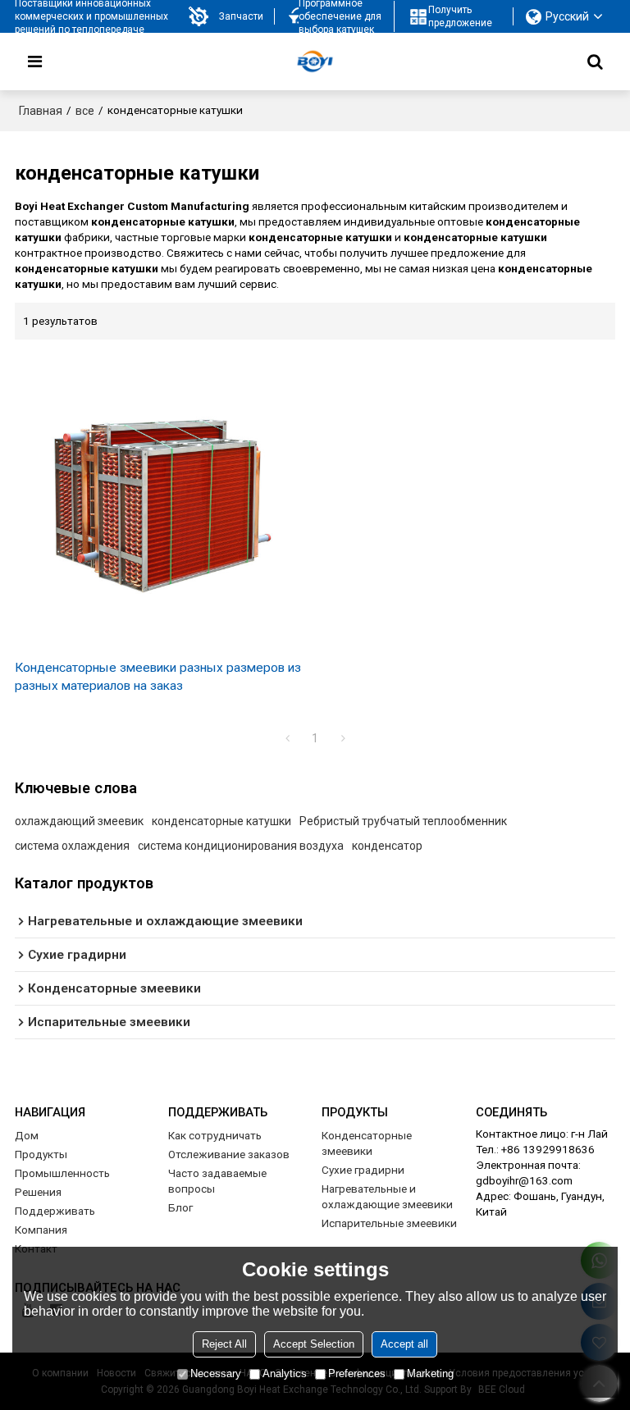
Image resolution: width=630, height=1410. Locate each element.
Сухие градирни (363, 1169)
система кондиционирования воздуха (241, 845)
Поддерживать (55, 1210)
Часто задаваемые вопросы (217, 1180)
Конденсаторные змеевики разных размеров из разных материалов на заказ (158, 676)
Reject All (224, 1344)
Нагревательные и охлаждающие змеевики (387, 1196)
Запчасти (241, 16)
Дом (27, 1135)
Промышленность (62, 1173)
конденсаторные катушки (221, 821)
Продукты (41, 1154)
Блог (180, 1207)
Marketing (430, 1373)
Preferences (357, 1373)
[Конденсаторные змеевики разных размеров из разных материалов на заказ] (161, 499)
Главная (40, 110)
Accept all (404, 1344)
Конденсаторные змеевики (367, 1143)
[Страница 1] (287, 738)
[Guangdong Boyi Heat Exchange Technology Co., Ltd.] (315, 61)
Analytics (284, 1373)
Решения (38, 1191)
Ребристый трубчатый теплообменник (403, 821)
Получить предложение (460, 16)
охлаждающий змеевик (79, 821)
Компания (41, 1229)
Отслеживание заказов (229, 1154)
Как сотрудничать (215, 1135)
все (84, 110)
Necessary (215, 1373)
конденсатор (387, 845)
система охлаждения (72, 845)
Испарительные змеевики (389, 1223)
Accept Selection (313, 1344)
